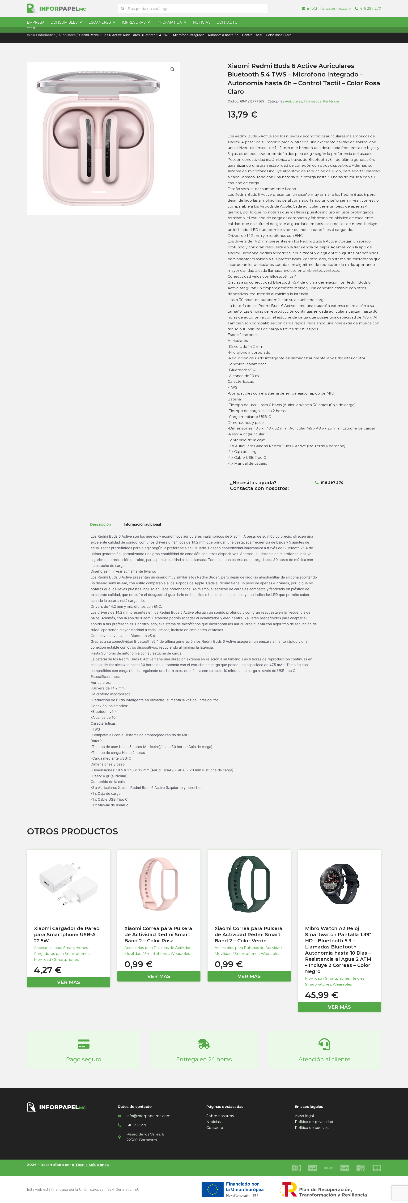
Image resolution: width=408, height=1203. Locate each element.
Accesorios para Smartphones (61, 947)
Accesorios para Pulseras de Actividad (157, 947)
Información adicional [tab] (142, 524)
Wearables (180, 953)
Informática (46, 35)
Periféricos (331, 101)
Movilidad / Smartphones (56, 959)
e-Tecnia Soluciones (90, 1164)
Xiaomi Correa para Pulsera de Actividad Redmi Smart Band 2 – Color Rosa (158, 935)
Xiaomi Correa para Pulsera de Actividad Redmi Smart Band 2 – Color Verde (248, 935)
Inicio (31, 35)
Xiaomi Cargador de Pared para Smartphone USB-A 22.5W (67, 935)
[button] (172, 69)
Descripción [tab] (100, 524)
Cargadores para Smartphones (61, 953)
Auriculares (67, 35)
